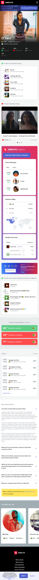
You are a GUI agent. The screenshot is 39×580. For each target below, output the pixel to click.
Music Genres (19, 559)
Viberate (7, 2)
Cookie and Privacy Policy (9, 578)
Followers (30, 242)
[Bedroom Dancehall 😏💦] (7, 310)
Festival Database (19, 567)
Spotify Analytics (19, 569)
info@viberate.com (29, 491)
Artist (14, 167)
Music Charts (19, 562)
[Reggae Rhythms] (7, 304)
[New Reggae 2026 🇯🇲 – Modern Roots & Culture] (7, 297)
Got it (24, 576)
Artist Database (19, 564)
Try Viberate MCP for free (29, 8)
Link (18, 246)
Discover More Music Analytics (16, 155)
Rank (7, 167)
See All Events (6, 393)
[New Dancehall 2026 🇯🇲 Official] (7, 291)
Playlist (8, 242)
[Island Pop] (7, 285)
